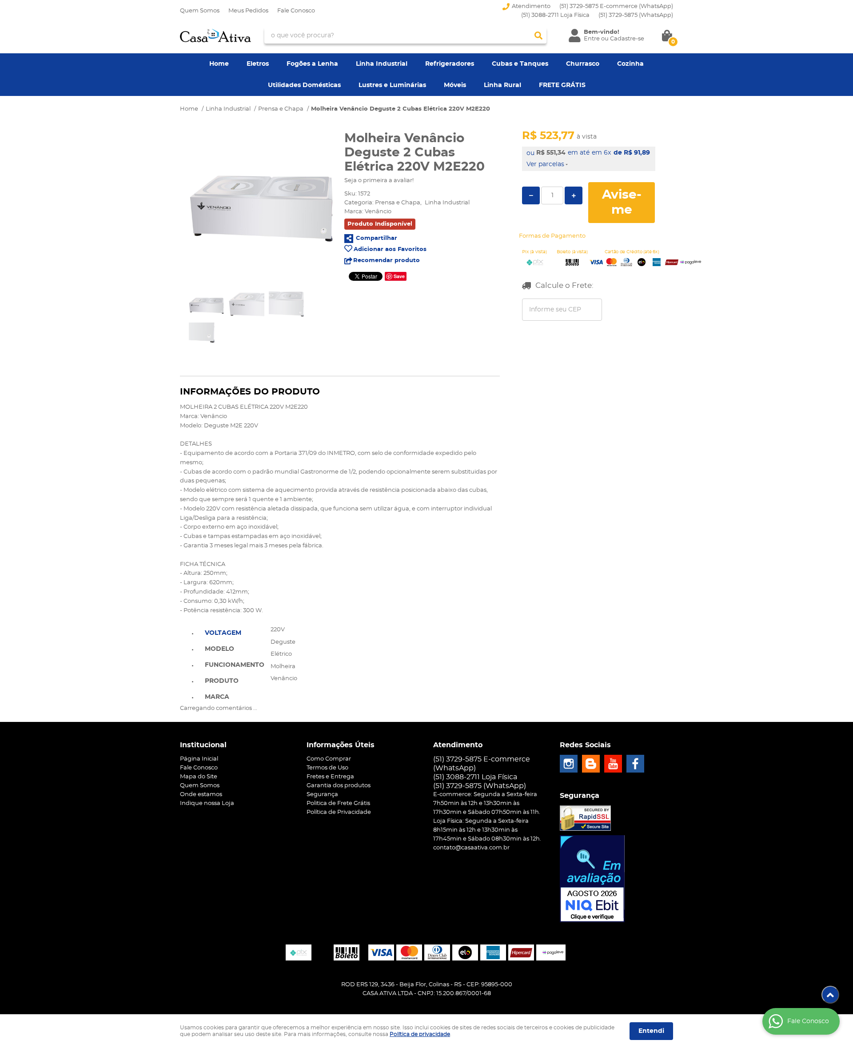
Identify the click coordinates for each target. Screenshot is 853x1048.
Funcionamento (234, 665)
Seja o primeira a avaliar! (379, 180)
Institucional (203, 745)
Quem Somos (199, 11)
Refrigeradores (449, 64)
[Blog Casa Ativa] (591, 764)
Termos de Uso (327, 768)
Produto (222, 681)
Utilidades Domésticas (304, 85)
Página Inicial (199, 759)
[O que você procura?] (538, 36)
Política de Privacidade (339, 812)
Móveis (455, 85)
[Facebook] (635, 764)
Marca (217, 697)
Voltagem (223, 633)
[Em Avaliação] (592, 878)
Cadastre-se (627, 39)
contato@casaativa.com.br (471, 848)
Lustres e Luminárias (392, 85)
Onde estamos (201, 794)
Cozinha (630, 64)
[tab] (234, 632)
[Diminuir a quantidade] (531, 195)
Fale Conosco (296, 11)
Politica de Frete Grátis (338, 803)
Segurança (322, 794)
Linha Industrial (381, 64)
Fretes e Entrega (330, 777)
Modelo (219, 649)
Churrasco (582, 64)
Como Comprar (329, 759)
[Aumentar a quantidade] (573, 195)
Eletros (258, 64)
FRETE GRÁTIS (562, 85)
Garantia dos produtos (339, 786)
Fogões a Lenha (312, 64)
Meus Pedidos (248, 11)
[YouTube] (613, 764)
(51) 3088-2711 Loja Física (555, 15)
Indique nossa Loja (207, 803)
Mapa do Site (198, 777)
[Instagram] (569, 764)
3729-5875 (635, 15)
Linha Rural (502, 85)
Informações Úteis (341, 745)
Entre (592, 39)
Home (219, 64)
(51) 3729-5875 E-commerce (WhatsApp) (616, 6)
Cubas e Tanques (520, 64)
